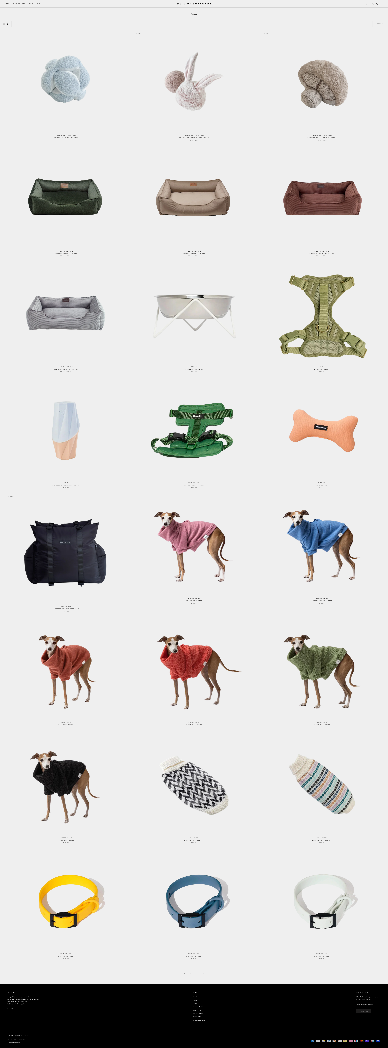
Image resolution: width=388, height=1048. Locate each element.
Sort (379, 24)
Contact (195, 1003)
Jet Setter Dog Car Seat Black (66, 609)
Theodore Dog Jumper (322, 601)
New (7, 4)
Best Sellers (19, 4)
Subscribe (363, 1011)
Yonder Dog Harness (194, 485)
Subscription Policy (199, 1020)
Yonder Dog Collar (66, 956)
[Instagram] (12, 1008)
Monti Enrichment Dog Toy (66, 138)
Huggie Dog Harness (322, 369)
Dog (31, 4)
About (195, 1000)
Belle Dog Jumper (194, 601)
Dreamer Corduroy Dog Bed (322, 253)
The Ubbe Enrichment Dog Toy (66, 485)
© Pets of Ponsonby (16, 1040)
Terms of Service (198, 1013)
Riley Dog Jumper (66, 724)
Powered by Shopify (14, 1043)
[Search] (377, 4)
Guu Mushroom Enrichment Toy (322, 138)
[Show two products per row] (4, 24)
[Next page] (210, 974)
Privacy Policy (197, 1017)
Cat (38, 4)
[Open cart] (382, 4)
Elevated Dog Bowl (194, 369)
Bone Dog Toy (322, 485)
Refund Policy (197, 1010)
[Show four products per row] (7, 24)
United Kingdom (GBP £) (358, 4)
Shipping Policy (197, 1007)
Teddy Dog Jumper (194, 724)
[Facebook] (7, 1008)
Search (195, 997)
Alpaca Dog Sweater (194, 840)
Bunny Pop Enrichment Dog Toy (194, 138)
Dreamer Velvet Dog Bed (66, 253)
